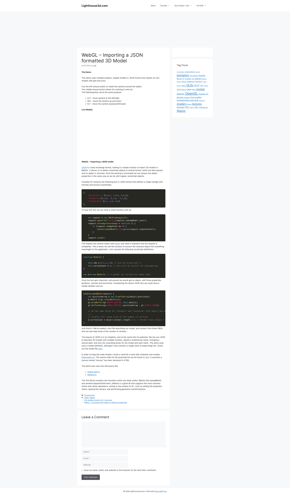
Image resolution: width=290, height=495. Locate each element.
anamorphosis (190, 72)
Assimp (202, 75)
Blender (179, 79)
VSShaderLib (203, 107)
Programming (89, 395)
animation (183, 75)
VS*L (187, 107)
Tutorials (163, 6)
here (117, 243)
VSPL (196, 107)
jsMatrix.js (92, 375)
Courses (188, 79)
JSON (84, 167)
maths (188, 89)
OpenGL (191, 93)
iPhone (206, 86)
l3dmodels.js (88, 357)
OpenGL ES (203, 94)
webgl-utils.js (93, 372)
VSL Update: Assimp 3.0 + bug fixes (98, 400)
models (200, 89)
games (183, 86)
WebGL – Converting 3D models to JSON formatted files (105, 402)
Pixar (192, 97)
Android (198, 72)
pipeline (187, 97)
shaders (182, 103)
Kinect (183, 89)
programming (183, 100)
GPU (201, 86)
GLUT (197, 85)
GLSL (189, 85)
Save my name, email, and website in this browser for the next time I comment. (120, 470)
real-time (194, 100)
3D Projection (181, 72)
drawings (190, 82)
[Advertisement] (145, 28)
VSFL (192, 107)
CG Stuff (200, 6)
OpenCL (181, 94)
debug (198, 78)
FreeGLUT (199, 82)
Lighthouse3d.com (95, 5)
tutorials (180, 107)
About (153, 6)
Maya (194, 89)
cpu (193, 79)
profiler (198, 97)
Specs (189, 104)
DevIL (184, 82)
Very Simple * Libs (181, 6)
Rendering (202, 100)
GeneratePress (161, 491)
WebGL (92, 398)
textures (197, 103)
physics (180, 97)
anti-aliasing (194, 76)
